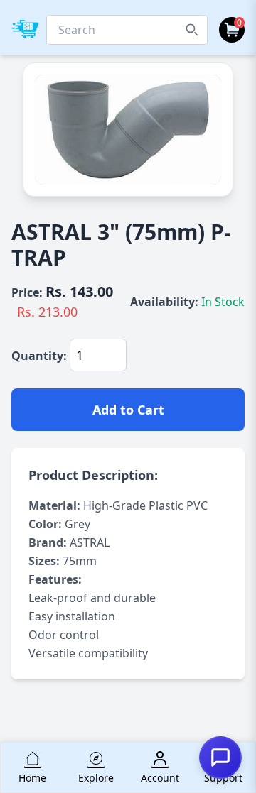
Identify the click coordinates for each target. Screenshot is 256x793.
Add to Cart (128, 409)
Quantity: (39, 355)
